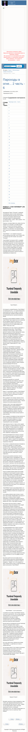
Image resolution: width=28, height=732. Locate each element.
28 (9, 180)
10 (9, 128)
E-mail (18, 93)
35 (9, 200)
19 (9, 154)
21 (9, 159)
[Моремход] (9, 2)
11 (9, 130)
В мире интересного (7, 71)
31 (9, 188)
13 (9, 136)
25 (9, 171)
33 (9, 194)
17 (9, 148)
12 (9, 133)
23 (9, 165)
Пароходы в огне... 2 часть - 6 (14, 83)
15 (9, 142)
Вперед (18, 719)
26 (9, 174)
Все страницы (12, 203)
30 (9, 185)
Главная (10, 70)
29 (9, 182)
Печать (15, 93)
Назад (11, 719)
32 (9, 191)
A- (24, 76)
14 (9, 139)
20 (9, 156)
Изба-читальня (16, 70)
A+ (21, 76)
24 (9, 168)
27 (9, 177)
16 (9, 145)
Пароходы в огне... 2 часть (14, 101)
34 (9, 197)
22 (9, 162)
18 (9, 151)
